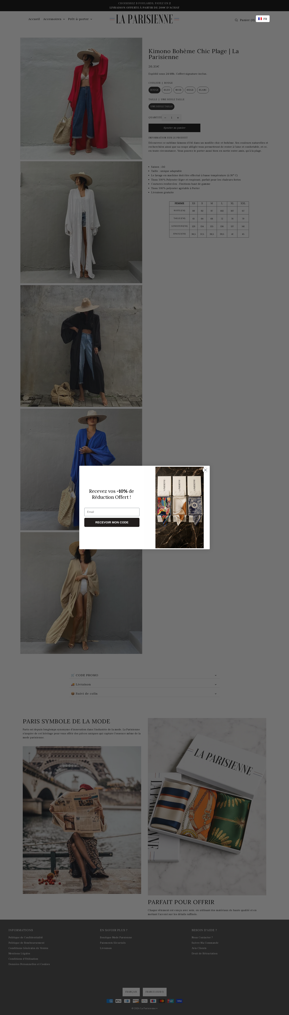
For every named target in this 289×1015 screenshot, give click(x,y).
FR (265, 19)
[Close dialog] (205, 470)
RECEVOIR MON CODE (111, 522)
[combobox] (263, 18)
